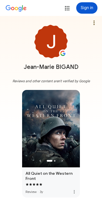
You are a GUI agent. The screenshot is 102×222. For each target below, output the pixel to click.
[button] (67, 8)
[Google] (16, 8)
